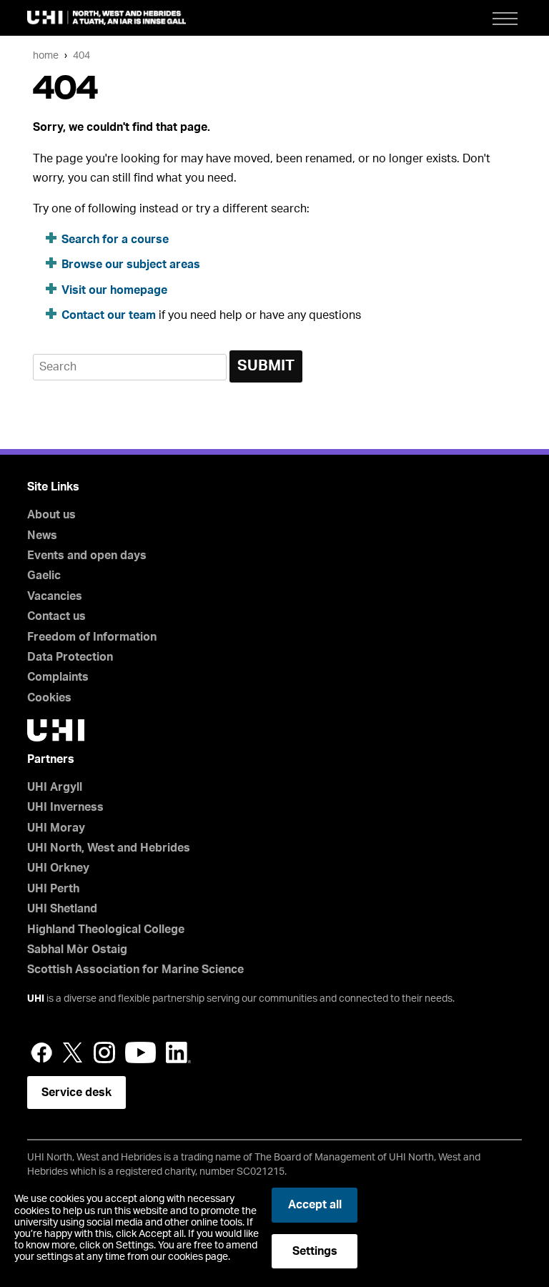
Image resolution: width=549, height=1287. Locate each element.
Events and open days (87, 555)
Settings (314, 1251)
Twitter (73, 1052)
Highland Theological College (105, 929)
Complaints (58, 677)
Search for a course (115, 239)
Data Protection (70, 657)
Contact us (56, 616)
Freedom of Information (92, 637)
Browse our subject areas (130, 264)
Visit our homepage (114, 290)
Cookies (49, 698)
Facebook (41, 1052)
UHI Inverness (65, 807)
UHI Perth (53, 888)
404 (81, 55)
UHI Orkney (58, 868)
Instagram (104, 1052)
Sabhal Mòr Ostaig (77, 949)
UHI (35, 999)
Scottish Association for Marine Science (135, 969)
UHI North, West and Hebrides (108, 848)
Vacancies (54, 596)
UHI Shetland (62, 908)
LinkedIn (178, 1052)
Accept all (315, 1204)
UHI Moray (56, 828)
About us (51, 515)
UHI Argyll (54, 787)
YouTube (140, 1052)
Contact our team (108, 315)
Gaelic (44, 575)
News (42, 535)
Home (46, 55)
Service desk (76, 1092)
